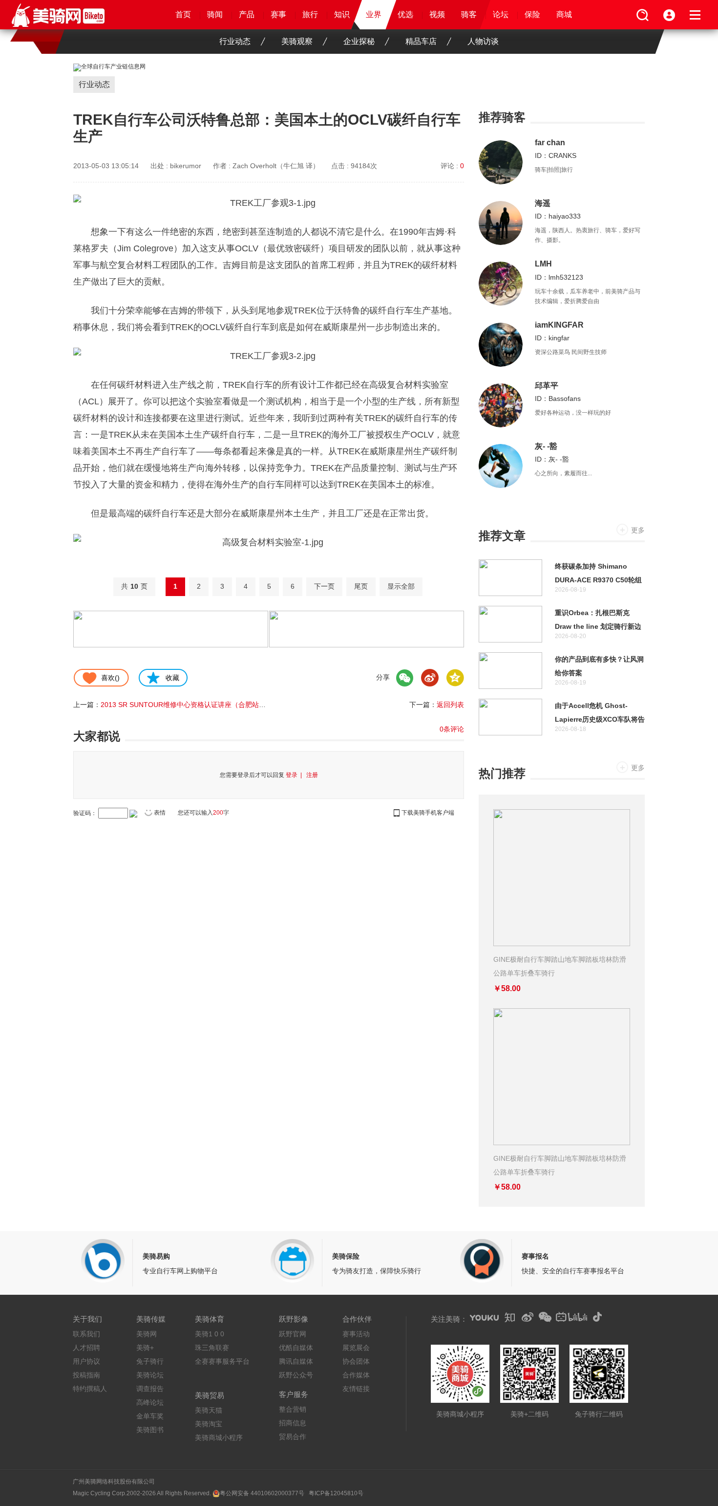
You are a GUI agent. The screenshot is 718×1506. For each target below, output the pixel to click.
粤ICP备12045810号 (336, 1493)
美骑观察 (297, 41)
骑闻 (215, 14)
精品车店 (421, 41)
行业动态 (235, 41)
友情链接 (356, 1389)
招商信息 (292, 1423)
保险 (532, 14)
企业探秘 (359, 41)
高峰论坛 (150, 1402)
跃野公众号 (296, 1375)
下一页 (324, 586)
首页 (183, 14)
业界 (373, 14)
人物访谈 (483, 41)
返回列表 (450, 705)
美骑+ (145, 1347)
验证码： (85, 813)
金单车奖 (150, 1416)
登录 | (295, 775)
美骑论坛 (150, 1375)
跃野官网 (292, 1334)
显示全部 (401, 586)
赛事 (278, 14)
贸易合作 (292, 1436)
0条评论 (452, 729)
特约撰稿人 (90, 1389)
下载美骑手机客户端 (427, 812)
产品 (246, 14)
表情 (160, 812)
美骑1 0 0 (209, 1334)
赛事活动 (356, 1334)
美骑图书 (150, 1430)
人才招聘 (86, 1347)
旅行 (310, 14)
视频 (437, 14)
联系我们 (86, 1334)
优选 (405, 14)
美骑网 (146, 1334)
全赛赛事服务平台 (222, 1361)
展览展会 (356, 1347)
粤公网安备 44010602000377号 (262, 1493)
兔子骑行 (150, 1361)
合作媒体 (356, 1375)
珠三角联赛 (212, 1347)
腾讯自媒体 (296, 1361)
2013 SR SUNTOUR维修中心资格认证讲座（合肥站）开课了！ (197, 705)
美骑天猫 (208, 1410)
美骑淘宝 (208, 1424)
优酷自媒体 (296, 1347)
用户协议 (86, 1361)
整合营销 (292, 1409)
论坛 (500, 14)
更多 (638, 530)
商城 (564, 14)
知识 (342, 14)
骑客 (469, 14)
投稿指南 (86, 1375)
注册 (312, 775)
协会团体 (356, 1361)
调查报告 (150, 1389)
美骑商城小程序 (219, 1437)
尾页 (361, 586)
